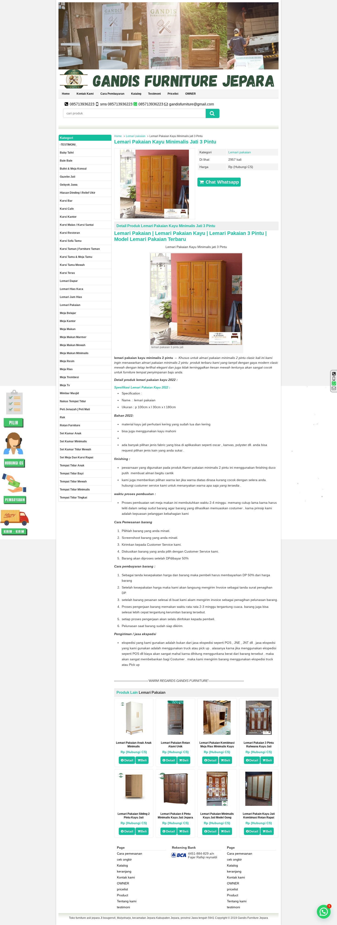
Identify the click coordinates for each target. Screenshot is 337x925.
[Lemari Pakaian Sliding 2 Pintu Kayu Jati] (134, 799)
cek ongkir (124, 859)
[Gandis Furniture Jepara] (168, 88)
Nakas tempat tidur (73, 401)
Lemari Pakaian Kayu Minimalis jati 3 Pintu (165, 142)
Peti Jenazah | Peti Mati (75, 409)
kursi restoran (70, 232)
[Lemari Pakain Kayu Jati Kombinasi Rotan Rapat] (258, 805)
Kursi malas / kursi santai (77, 224)
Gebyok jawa (68, 184)
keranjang (124, 871)
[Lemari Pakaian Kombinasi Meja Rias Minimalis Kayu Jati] (217, 733)
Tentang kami (126, 901)
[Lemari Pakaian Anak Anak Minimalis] (134, 733)
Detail (128, 760)
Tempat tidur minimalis (75, 489)
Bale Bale (66, 160)
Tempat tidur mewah (73, 481)
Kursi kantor (68, 216)
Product (122, 895)
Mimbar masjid (69, 393)
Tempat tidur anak (72, 465)
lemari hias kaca (71, 289)
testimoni (154, 93)
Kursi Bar (66, 200)
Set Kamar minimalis (73, 441)
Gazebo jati (67, 176)
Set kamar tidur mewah (75, 449)
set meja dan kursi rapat (76, 457)
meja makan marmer (73, 337)
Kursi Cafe (67, 208)
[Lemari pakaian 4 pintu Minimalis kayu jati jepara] (175, 805)
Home (66, 93)
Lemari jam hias (71, 297)
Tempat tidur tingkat (73, 497)
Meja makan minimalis (74, 353)
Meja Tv (65, 385)
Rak (62, 417)
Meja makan (67, 329)
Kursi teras (67, 273)
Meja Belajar (68, 313)
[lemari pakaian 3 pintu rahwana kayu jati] (259, 733)
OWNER (190, 93)
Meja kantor (68, 321)
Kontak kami (85, 93)
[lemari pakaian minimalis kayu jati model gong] (217, 805)
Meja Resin (67, 361)
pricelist (173, 93)
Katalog (136, 93)
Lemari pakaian (135, 136)
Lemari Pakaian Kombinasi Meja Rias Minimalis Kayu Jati (217, 746)
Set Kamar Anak (70, 433)
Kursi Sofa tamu (70, 240)
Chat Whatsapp (221, 181)
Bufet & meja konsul (73, 168)
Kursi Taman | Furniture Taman (80, 249)
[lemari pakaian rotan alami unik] (175, 733)
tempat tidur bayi (71, 473)
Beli (144, 760)
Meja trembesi (69, 377)
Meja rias (66, 369)
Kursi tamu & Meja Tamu (76, 257)
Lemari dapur (69, 281)
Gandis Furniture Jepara (253, 917)
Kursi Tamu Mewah (72, 265)
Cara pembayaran (112, 93)
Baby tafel (67, 152)
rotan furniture (70, 425)
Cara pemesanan (129, 853)
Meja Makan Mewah (72, 345)
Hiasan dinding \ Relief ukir (77, 192)
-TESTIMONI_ (68, 144)
